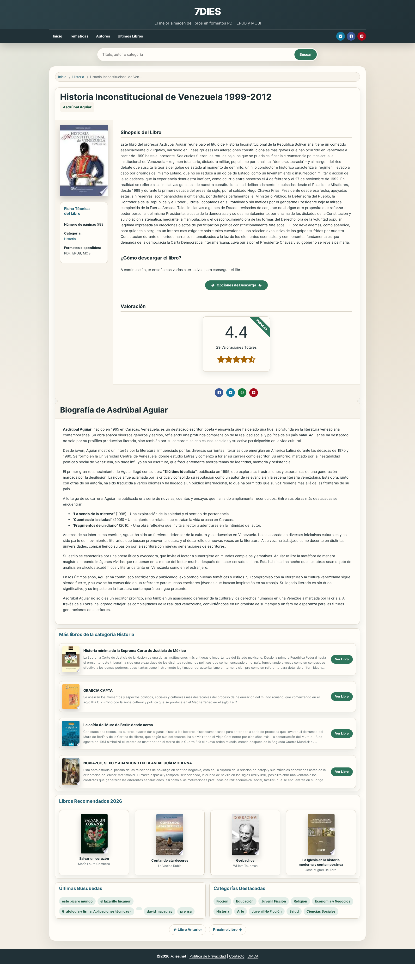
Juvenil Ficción (273, 901)
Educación (245, 901)
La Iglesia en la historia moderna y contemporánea (321, 862)
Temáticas (79, 36)
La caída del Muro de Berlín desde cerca (118, 725)
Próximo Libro (225, 929)
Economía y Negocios (332, 901)
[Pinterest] (361, 36)
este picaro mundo (77, 901)
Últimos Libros (130, 36)
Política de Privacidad (207, 956)
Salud (294, 911)
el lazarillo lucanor (115, 901)
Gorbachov (245, 860)
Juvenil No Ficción (267, 911)
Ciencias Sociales (321, 911)
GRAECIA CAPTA (98, 690)
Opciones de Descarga (236, 285)
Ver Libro (342, 659)
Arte (240, 911)
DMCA (253, 956)
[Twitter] (340, 36)
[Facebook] (351, 36)
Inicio (57, 36)
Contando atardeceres (169, 860)
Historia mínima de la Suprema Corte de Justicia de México (134, 650)
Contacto (236, 956)
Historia (78, 77)
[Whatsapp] (242, 392)
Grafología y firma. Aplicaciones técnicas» (96, 911)
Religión (300, 901)
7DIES (207, 11)
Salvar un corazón (94, 858)
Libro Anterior (190, 929)
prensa (186, 911)
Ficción (222, 901)
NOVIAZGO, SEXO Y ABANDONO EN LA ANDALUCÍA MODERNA (137, 763)
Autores (103, 36)
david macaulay (159, 911)
